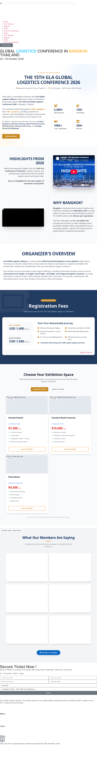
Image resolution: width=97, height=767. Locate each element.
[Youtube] (21, 707)
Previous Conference (11, 31)
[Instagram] (41, 707)
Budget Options (58, 389)
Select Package (27, 449)
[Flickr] (80, 707)
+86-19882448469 (7, 761)
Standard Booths (39, 389)
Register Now (85, 352)
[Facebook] (2, 707)
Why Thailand (8, 24)
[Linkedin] (60, 707)
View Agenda (11, 136)
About (6, 22)
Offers (6, 28)
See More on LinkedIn (49, 653)
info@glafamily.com (7, 753)
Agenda (6, 26)
